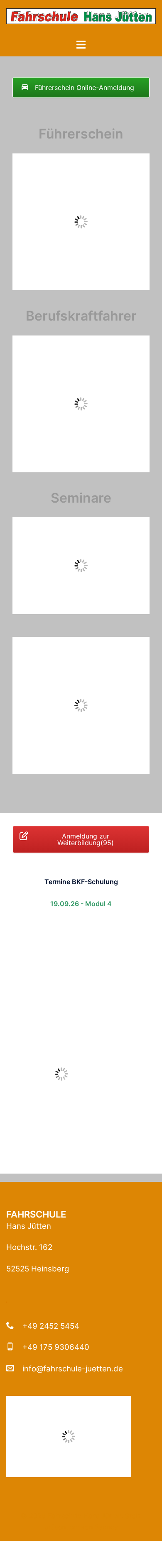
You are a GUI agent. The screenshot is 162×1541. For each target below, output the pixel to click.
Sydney (106, 1527)
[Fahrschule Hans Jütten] (81, 19)
